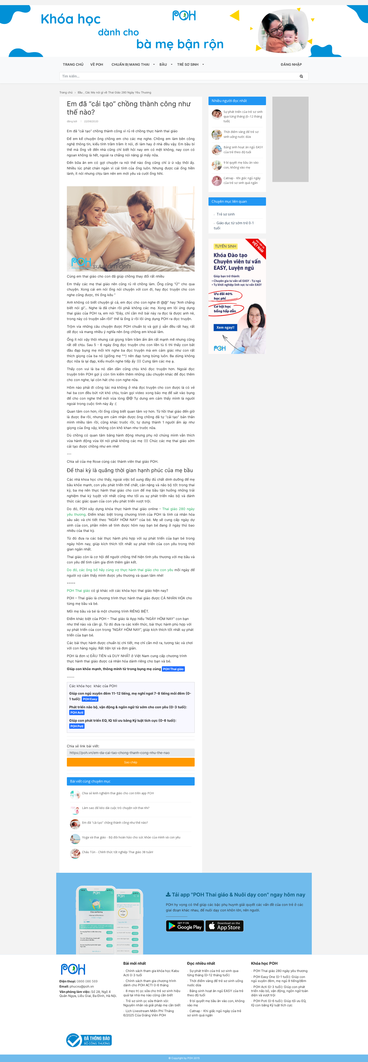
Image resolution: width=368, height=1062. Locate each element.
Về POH (96, 64)
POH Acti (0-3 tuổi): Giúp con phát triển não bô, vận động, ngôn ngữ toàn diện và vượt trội (279, 991)
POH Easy (90, 699)
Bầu (163, 64)
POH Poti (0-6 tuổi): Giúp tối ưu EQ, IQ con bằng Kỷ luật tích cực (278, 1003)
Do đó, (72, 570)
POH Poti (76, 726)
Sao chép (143, 761)
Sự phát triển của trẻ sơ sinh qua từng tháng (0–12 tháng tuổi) (212, 973)
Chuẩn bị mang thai (130, 64)
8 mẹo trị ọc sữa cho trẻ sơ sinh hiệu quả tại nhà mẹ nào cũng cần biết (151, 993)
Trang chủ (73, 64)
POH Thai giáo (78, 590)
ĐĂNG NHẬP (291, 64)
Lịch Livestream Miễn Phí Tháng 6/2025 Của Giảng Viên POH (148, 1013)
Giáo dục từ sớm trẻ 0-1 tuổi (234, 225)
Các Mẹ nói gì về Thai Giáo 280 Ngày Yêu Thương (118, 92)
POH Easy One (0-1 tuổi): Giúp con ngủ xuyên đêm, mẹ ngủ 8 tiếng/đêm (278, 979)
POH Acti (76, 712)
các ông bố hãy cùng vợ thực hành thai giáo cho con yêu (125, 570)
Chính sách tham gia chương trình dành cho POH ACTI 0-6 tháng (149, 983)
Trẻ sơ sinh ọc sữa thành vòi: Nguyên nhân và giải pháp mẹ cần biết (151, 1003)
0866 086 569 (87, 981)
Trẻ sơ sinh (187, 64)
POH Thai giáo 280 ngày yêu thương (280, 971)
